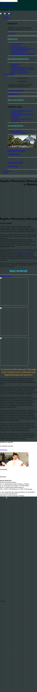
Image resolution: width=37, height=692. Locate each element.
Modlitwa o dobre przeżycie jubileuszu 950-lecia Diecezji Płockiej (23, 70)
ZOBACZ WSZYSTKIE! (15, 90)
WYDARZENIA (9, 74)
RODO (6, 172)
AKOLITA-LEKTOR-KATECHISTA (23, 54)
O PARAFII (11, 33)
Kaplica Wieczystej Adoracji (19, 72)
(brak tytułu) (15, 117)
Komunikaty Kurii (13, 94)
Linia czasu (7, 171)
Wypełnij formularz (6, 276)
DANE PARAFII (16, 44)
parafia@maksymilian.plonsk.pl (7, 6)
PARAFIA (7, 18)
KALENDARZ (16, 131)
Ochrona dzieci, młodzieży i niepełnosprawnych (19, 51)
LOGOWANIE (4, 3)
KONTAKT (3, 450)
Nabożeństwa (15, 64)
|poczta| (30, 489)
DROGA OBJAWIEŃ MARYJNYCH (23, 49)
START (6, 17)
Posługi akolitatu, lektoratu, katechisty (22, 67)
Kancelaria (14, 66)
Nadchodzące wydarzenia (19, 132)
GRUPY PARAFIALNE (19, 47)
